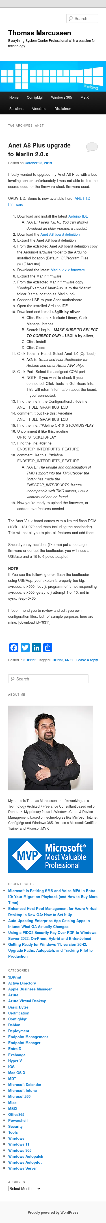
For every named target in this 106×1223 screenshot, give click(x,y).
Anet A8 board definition (60, 234)
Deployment (18, 1030)
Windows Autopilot (25, 1162)
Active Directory (22, 983)
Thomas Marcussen (39, 32)
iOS (11, 1066)
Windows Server (22, 1168)
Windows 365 (61, 97)
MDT (12, 1078)
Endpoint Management (28, 1036)
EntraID (14, 1048)
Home (14, 97)
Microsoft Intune (22, 1090)
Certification (18, 1013)
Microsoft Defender (24, 1084)
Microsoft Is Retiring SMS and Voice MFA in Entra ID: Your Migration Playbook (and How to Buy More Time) (53, 896)
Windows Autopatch (25, 1156)
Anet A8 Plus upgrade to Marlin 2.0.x (39, 149)
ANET (69, 659)
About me (39, 108)
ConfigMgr (35, 97)
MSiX (85, 97)
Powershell (18, 1120)
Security (15, 1126)
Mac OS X (16, 1072)
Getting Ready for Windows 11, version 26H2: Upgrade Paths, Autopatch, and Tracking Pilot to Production (50, 950)
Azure (13, 995)
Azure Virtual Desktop (27, 1000)
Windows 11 (18, 1144)
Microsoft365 (19, 1096)
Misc (12, 1102)
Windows (16, 1138)
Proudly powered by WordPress (53, 1212)
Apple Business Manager (30, 989)
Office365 (16, 1114)
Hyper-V (15, 1060)
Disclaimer (63, 108)
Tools (13, 1132)
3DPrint (29, 659)
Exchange (16, 1054)
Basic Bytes (18, 1007)
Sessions (16, 108)
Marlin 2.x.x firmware (68, 269)
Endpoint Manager (24, 1042)
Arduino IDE (78, 216)
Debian (14, 1024)
